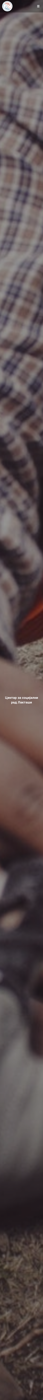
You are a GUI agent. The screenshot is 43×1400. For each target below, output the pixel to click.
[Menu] (38, 6)
